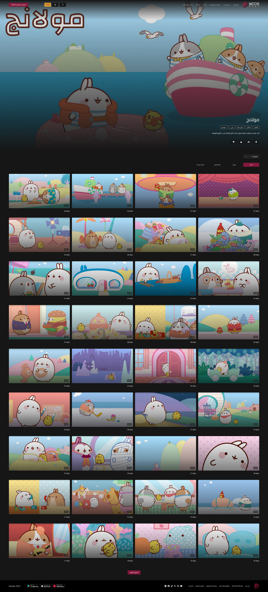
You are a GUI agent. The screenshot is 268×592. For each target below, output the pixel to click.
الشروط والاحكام (224, 586)
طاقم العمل (217, 165)
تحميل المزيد (134, 572)
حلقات (251, 165)
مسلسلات (226, 4)
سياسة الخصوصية (211, 586)
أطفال (198, 4)
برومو (234, 165)
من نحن (247, 586)
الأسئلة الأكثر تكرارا (237, 586)
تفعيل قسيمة (200, 586)
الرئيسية (235, 4)
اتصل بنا (191, 586)
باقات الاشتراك (188, 4)
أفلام (205, 4)
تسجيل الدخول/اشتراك (18, 4)
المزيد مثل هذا (200, 165)
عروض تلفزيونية (215, 4)
